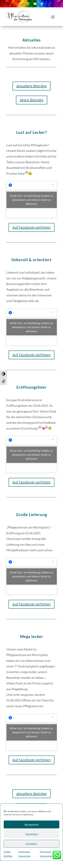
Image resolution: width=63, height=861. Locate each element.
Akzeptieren (31, 824)
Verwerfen (31, 834)
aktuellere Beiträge (31, 86)
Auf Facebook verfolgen (31, 227)
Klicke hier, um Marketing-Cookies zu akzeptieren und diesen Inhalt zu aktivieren (31, 199)
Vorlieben (31, 844)
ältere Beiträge (31, 100)
